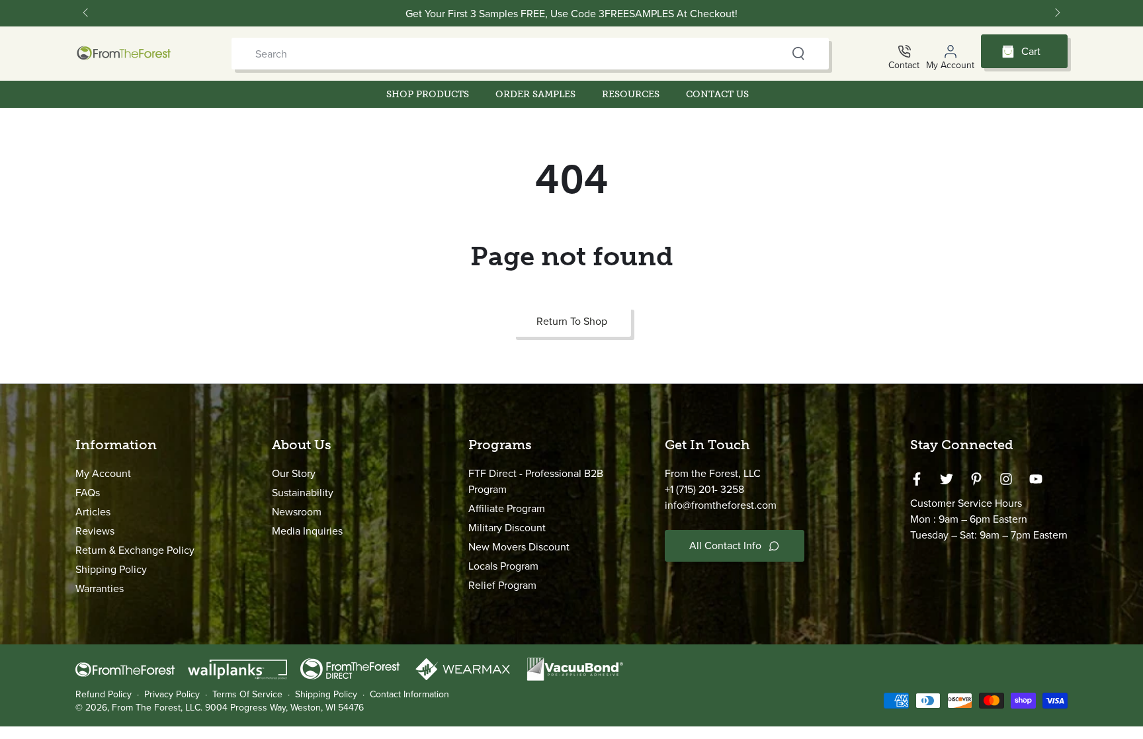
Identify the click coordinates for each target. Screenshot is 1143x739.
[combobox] (504, 53)
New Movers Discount (519, 546)
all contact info (725, 545)
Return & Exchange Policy (134, 550)
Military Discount (507, 527)
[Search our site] (798, 53)
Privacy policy (172, 694)
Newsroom (296, 511)
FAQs (87, 492)
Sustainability (302, 492)
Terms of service (247, 694)
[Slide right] (1056, 13)
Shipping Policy (111, 569)
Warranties (99, 588)
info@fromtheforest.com (721, 505)
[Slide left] (86, 13)
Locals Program (503, 566)
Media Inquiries (307, 531)
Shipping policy (326, 694)
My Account (103, 473)
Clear (772, 54)
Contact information (409, 694)
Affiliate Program (506, 508)
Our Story (294, 473)
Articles (92, 511)
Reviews (94, 531)
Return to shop (571, 321)
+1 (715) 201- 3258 (704, 489)
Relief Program (502, 585)
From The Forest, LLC (156, 708)
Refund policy (103, 694)
